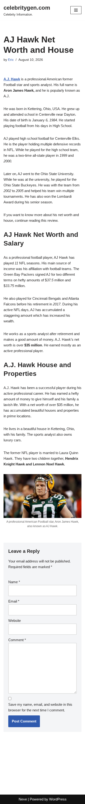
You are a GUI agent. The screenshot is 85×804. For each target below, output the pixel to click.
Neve (23, 799)
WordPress (58, 799)
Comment (17, 640)
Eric (11, 60)
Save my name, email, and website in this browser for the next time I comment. (40, 707)
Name (14, 582)
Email (13, 601)
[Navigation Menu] (75, 10)
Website (14, 621)
